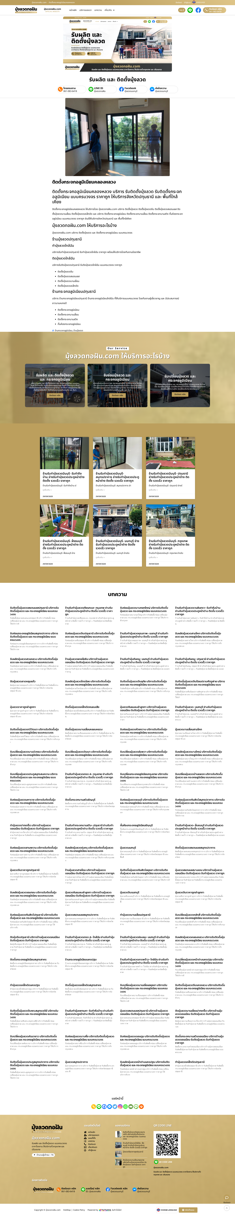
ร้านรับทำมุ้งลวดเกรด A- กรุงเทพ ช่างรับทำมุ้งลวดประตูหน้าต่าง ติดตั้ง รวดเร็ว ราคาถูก (89, 775)
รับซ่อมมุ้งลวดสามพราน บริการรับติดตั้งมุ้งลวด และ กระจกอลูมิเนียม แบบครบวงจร (34, 849)
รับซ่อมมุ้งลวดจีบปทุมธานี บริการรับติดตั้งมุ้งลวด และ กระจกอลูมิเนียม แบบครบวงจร (90, 635)
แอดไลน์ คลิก (93, 1188)
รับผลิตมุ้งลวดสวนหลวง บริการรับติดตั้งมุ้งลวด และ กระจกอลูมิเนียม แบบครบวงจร (34, 660)
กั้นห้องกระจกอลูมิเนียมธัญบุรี (136, 825)
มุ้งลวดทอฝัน (100, 91)
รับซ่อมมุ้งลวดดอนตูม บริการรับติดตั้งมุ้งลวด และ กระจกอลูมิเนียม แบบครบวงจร (145, 1038)
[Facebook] (104, 1106)
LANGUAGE (200, 2)
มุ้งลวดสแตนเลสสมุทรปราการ (81, 915)
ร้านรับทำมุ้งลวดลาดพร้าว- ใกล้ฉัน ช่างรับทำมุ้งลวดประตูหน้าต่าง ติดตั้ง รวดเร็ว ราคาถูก (144, 961)
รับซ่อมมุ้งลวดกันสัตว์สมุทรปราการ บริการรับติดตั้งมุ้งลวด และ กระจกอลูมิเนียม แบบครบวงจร (200, 803)
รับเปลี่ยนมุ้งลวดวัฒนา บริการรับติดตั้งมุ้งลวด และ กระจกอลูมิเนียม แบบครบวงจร (88, 753)
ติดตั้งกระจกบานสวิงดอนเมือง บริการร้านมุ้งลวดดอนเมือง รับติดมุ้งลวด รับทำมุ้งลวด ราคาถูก (199, 1039)
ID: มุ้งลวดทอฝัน (93, 1191)
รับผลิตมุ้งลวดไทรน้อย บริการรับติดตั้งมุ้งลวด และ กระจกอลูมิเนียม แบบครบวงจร (88, 683)
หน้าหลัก (73, 10)
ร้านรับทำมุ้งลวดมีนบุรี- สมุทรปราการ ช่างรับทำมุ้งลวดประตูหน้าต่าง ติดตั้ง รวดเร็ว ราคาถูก (117, 477)
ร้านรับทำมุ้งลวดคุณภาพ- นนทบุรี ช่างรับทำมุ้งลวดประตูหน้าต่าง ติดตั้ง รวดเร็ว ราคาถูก (144, 635)
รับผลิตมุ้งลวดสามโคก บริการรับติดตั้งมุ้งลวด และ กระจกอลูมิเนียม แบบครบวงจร (198, 635)
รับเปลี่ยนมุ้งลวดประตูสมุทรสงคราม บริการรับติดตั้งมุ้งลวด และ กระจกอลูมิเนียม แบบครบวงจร (34, 777)
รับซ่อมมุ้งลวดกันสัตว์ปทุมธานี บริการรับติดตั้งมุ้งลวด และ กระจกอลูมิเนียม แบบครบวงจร (35, 916)
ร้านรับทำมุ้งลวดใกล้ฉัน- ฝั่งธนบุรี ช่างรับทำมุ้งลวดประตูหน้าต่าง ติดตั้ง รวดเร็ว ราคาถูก (135, 1145)
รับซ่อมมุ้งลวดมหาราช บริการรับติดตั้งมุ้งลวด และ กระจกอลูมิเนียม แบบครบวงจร (32, 801)
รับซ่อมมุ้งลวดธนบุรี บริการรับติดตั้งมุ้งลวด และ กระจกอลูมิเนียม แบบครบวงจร (144, 801)
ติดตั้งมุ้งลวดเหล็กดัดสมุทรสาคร (83, 985)
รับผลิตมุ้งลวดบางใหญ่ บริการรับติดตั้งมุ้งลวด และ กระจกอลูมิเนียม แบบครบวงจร (198, 753)
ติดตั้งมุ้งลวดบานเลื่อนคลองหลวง (84, 729)
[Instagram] (120, 1106)
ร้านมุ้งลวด (78, 330)
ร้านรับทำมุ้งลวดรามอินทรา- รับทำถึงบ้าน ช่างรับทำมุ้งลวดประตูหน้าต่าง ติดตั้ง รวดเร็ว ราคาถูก (199, 611)
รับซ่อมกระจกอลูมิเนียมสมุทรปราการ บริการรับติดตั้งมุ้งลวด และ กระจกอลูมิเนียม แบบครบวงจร (34, 636)
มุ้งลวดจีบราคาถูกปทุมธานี (24, 870)
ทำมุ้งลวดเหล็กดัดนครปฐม (25, 985)
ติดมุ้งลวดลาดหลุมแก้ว (22, 681)
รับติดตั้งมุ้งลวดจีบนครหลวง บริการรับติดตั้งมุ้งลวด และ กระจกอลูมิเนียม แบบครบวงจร (200, 986)
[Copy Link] (93, 1106)
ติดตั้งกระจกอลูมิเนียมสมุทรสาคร (28, 959)
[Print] (141, 1106)
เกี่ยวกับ (108, 10)
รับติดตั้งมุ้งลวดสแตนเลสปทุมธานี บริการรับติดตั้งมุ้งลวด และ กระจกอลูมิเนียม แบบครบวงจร (34, 611)
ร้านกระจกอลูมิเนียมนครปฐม (81, 959)
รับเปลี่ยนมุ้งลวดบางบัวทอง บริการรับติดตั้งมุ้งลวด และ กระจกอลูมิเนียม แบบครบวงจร (34, 753)
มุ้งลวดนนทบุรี (131, 91)
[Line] (99, 1106)
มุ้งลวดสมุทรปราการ (76, 1062)
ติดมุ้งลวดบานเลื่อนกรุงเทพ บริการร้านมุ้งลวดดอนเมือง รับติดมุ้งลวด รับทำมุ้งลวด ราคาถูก (134, 1163)
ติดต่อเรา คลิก (215, 9)
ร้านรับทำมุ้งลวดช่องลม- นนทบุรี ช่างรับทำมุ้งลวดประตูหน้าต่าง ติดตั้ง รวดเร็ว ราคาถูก (145, 938)
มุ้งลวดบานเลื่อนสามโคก (188, 729)
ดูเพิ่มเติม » (47, 490)
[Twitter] (114, 1106)
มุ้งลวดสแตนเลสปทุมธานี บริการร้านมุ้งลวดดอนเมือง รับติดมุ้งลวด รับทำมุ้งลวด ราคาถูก (144, 1012)
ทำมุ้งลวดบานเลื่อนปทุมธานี (135, 915)
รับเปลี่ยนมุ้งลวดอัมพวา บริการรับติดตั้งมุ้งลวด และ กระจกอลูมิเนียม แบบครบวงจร (143, 753)
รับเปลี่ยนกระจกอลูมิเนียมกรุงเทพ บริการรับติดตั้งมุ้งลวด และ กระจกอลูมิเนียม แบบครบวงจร (144, 777)
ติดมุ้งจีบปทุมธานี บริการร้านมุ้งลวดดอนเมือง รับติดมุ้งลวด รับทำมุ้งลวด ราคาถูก (35, 938)
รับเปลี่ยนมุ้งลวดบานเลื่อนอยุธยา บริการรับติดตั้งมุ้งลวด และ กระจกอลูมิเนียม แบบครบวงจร (144, 988)
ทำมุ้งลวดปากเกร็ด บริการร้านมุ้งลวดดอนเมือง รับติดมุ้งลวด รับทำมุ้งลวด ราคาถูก (34, 827)
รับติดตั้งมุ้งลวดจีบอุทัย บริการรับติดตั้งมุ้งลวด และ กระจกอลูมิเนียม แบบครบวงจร (143, 683)
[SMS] (136, 1106)
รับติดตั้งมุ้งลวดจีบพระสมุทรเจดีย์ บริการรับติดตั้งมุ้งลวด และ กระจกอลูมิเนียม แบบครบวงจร (34, 1014)
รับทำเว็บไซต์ (116, 1210)
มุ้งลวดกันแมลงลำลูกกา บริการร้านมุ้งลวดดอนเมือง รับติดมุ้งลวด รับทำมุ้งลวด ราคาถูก (144, 708)
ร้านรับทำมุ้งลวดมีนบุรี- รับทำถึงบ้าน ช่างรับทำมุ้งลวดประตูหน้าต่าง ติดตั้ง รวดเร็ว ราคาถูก (63, 477)
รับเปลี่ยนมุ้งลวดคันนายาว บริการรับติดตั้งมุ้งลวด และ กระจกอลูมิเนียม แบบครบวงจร (33, 1038)
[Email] (130, 1106)
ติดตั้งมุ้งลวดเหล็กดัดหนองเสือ (82, 707)
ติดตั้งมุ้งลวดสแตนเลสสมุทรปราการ (195, 848)
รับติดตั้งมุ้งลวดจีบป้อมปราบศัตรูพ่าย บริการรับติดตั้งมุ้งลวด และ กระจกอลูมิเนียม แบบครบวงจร (200, 684)
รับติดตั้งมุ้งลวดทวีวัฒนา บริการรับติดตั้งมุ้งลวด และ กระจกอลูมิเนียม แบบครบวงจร (34, 731)
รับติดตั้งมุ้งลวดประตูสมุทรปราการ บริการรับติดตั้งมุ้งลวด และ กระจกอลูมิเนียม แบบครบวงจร (34, 1065)
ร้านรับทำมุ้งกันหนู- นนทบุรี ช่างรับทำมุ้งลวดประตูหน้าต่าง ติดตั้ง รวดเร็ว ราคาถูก (144, 660)
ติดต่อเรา (179, 2)
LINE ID (98, 88)
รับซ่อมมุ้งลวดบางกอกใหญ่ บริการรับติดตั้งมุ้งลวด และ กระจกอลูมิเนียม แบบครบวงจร (144, 609)
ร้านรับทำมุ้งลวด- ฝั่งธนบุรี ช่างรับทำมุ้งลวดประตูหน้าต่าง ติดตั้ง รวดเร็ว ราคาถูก (199, 827)
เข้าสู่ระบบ (187, 2)
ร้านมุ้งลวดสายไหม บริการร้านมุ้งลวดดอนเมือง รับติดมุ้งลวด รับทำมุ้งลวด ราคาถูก (89, 871)
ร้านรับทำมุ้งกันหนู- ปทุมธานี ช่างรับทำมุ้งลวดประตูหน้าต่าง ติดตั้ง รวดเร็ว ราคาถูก (200, 660)
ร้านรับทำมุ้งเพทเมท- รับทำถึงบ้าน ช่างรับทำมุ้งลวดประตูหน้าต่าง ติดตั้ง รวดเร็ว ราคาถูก (89, 1012)
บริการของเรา (85, 10)
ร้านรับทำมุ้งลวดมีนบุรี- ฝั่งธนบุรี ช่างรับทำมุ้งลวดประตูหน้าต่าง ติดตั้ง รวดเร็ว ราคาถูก (63, 545)
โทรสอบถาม (69, 88)
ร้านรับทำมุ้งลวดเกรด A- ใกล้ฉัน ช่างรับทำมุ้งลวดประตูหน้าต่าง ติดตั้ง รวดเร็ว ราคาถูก (89, 938)
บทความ (98, 10)
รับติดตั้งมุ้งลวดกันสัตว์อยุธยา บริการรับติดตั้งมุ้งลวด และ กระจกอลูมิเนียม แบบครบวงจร (145, 871)
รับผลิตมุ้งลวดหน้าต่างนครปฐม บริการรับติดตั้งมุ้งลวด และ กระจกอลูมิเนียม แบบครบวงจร (145, 1063)
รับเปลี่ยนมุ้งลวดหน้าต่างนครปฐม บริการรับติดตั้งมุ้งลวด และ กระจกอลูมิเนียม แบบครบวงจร (199, 962)
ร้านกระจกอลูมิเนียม (63, 330)
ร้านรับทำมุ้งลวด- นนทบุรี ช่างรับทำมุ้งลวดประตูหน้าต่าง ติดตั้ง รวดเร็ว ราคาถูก (198, 708)
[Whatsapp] (125, 1106)
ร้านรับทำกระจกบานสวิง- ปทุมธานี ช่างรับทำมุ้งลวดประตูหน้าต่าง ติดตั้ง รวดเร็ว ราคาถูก (89, 827)
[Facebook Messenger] (109, 1106)
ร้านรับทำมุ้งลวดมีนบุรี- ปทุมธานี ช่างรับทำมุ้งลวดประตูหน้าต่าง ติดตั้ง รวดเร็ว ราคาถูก (169, 477)
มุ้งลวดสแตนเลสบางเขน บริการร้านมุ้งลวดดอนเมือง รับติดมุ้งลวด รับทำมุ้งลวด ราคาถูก (199, 871)
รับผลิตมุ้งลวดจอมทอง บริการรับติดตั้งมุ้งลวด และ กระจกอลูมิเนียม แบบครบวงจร (33, 894)
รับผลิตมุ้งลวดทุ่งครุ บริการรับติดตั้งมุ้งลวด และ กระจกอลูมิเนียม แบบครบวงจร (89, 849)
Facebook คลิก (119, 1188)
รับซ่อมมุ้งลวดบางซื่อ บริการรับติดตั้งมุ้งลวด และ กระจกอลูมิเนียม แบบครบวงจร (89, 1038)
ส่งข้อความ (161, 88)
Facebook (130, 88)
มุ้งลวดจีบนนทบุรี (129, 892)
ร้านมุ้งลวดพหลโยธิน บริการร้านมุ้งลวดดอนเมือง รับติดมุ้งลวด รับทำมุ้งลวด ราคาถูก (89, 660)
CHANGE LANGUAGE (169, 1210)
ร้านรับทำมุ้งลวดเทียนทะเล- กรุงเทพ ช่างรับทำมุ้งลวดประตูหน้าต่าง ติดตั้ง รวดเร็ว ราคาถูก (89, 611)
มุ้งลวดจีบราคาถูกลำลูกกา (189, 892)
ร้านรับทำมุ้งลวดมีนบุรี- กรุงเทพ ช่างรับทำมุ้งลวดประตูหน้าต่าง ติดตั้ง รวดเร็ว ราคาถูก (169, 545)
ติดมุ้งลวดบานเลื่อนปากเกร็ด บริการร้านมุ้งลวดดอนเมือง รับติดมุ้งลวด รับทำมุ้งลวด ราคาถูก (198, 1014)
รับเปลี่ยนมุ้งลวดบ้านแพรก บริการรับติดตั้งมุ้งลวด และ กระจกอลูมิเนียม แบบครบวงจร (199, 775)
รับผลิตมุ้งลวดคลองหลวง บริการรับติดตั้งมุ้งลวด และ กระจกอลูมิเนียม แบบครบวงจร (200, 938)
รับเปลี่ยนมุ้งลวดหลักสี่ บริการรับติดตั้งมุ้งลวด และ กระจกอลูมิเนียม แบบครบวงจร (198, 916)
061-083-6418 (215, 12)
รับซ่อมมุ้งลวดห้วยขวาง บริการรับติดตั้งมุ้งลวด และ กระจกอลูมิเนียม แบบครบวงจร (143, 731)
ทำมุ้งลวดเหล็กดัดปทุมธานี (190, 1062)
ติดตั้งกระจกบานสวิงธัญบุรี (80, 800)
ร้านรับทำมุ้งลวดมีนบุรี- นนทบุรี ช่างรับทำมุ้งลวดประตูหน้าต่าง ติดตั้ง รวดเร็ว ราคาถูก (117, 545)
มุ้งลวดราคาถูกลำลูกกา (23, 707)
